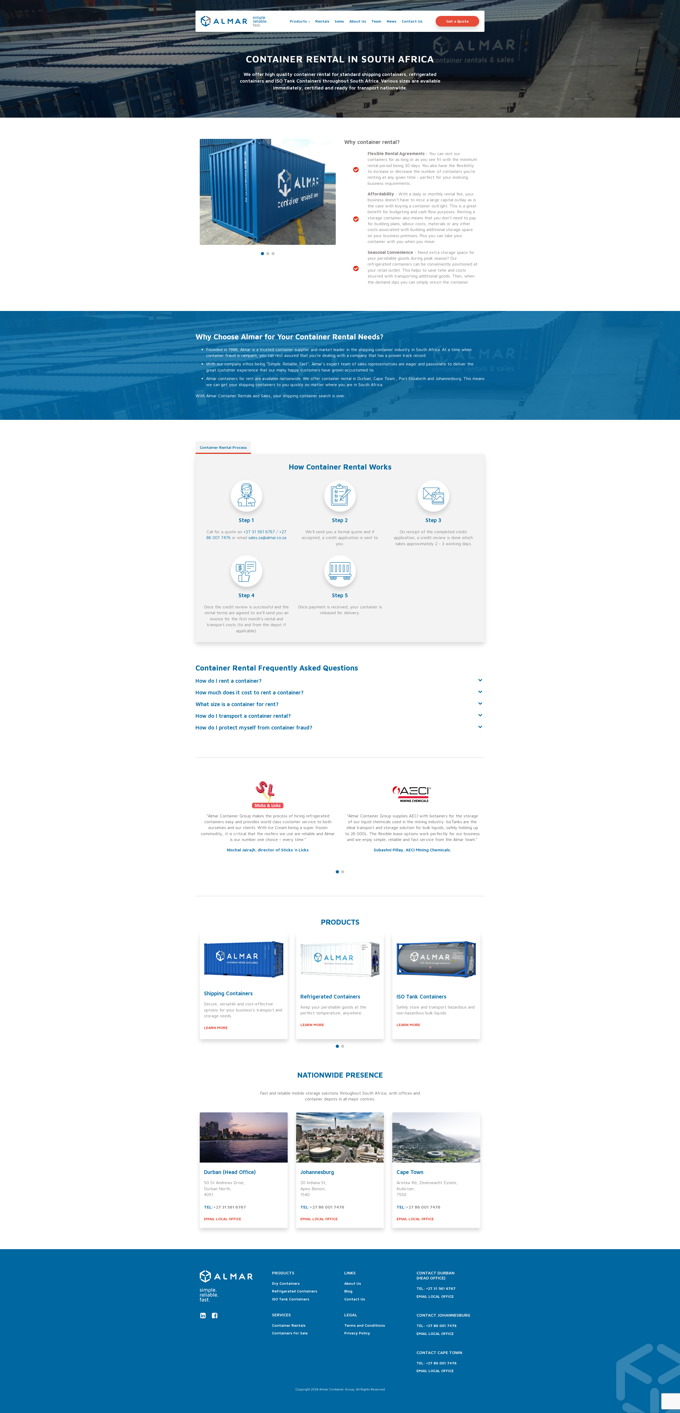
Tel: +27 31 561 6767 (436, 1288)
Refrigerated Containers (294, 1291)
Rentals (322, 21)
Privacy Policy (357, 1333)
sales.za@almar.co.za (267, 537)
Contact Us (412, 21)
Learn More (216, 1027)
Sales (339, 21)
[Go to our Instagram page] (203, 1315)
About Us (357, 21)
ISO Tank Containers (290, 1299)
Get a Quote (457, 21)
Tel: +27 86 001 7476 (436, 1325)
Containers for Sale (290, 1333)
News (391, 21)
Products (298, 21)
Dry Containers (286, 1283)
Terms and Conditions (364, 1325)
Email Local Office (435, 1296)
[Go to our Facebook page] (214, 1315)
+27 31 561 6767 (259, 531)
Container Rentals (288, 1325)
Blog (348, 1291)
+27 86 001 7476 (327, 1207)
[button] (262, 253)
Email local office (222, 1218)
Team (376, 21)
